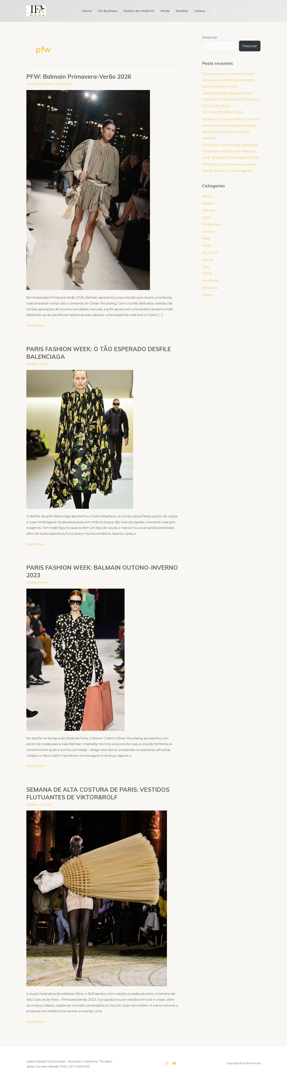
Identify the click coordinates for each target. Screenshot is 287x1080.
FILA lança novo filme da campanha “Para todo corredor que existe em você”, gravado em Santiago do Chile (230, 151)
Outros (45, 804)
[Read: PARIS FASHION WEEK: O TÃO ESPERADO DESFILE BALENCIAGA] (79, 439)
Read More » (36, 325)
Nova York (210, 252)
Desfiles (182, 11)
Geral (30, 84)
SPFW (207, 274)
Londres (208, 231)
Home (87, 11)
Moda (165, 11)
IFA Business (107, 11)
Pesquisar (209, 37)
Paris (50, 84)
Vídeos (199, 11)
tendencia (210, 288)
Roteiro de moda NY (139, 11)
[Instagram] (166, 1063)
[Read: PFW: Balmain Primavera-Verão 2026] (88, 190)
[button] (214, 10)
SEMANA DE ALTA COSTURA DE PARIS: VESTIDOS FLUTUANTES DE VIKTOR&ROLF (97, 793)
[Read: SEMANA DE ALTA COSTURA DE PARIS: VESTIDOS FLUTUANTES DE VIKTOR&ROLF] (96, 898)
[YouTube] (174, 1063)
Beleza (207, 196)
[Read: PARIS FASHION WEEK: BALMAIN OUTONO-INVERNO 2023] (75, 659)
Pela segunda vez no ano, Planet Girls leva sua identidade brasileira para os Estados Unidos (228, 80)
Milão (206, 238)
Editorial (208, 210)
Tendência (63, 84)
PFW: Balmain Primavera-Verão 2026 (78, 76)
